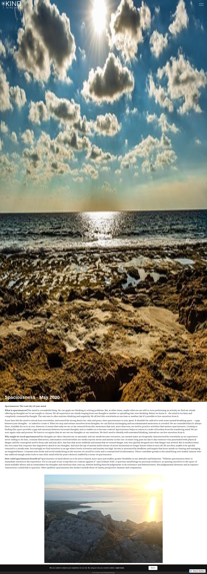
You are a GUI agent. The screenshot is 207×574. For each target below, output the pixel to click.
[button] (201, 4)
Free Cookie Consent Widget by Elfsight (103, 572)
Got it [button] (153, 568)
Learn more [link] (119, 568)
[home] (12, 5)
